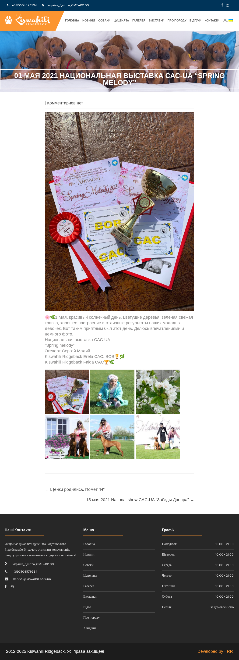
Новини (88, 20)
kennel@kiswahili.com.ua (32, 579)
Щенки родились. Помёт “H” (75, 489)
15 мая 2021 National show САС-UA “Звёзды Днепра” (140, 499)
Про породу (177, 20)
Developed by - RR (215, 651)
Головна (72, 20)
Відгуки (195, 20)
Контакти (212, 20)
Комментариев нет (65, 103)
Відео (87, 607)
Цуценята (121, 20)
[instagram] (227, 5)
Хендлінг (89, 628)
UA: (225, 20)
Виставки (156, 20)
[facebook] (222, 5)
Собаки (104, 20)
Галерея (138, 20)
